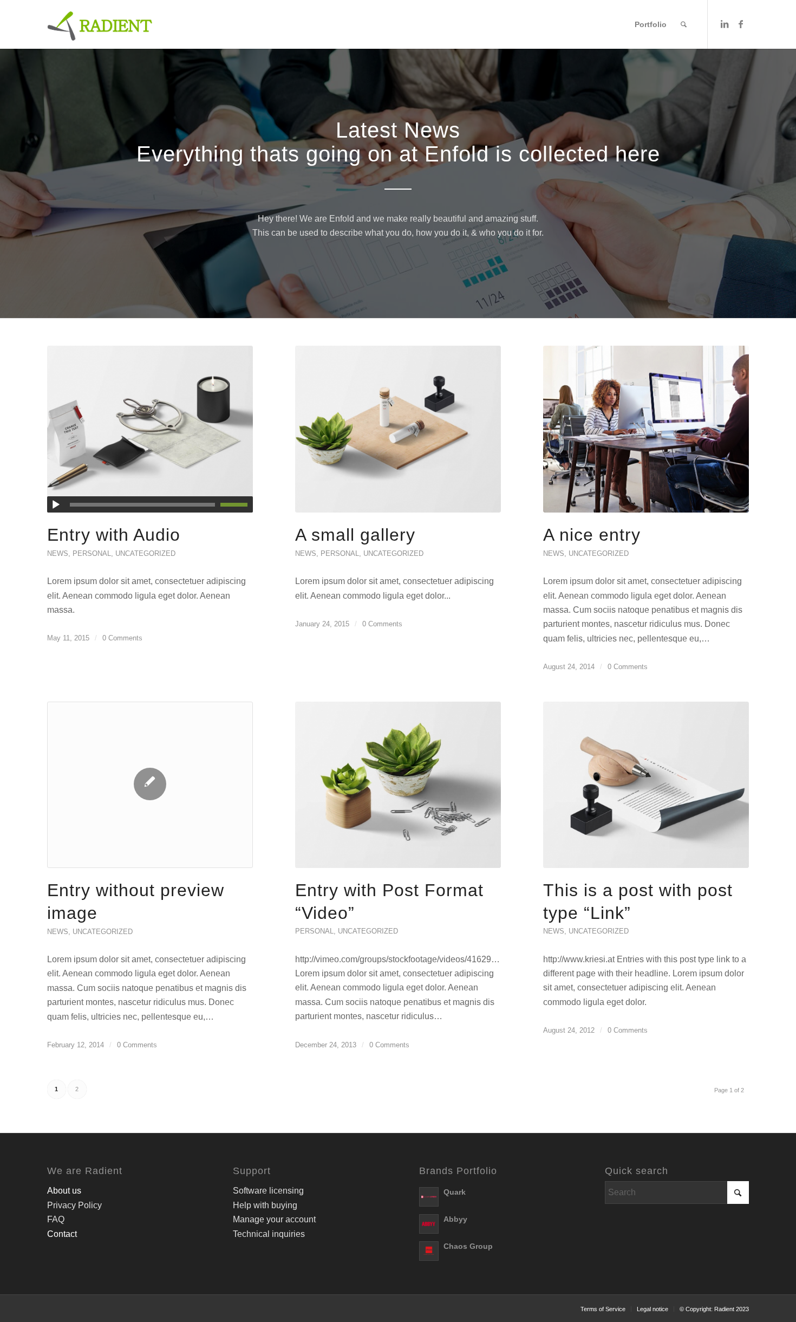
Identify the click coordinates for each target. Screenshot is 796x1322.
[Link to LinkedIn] (724, 24)
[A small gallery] (398, 429)
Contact (62, 1234)
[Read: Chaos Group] (429, 1251)
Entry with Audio (113, 535)
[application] (150, 504)
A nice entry (592, 535)
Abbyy (455, 1219)
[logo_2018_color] (100, 24)
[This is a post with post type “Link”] (646, 785)
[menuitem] (651, 24)
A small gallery (355, 535)
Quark (454, 1192)
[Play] (55, 505)
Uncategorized (145, 553)
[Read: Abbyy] (429, 1224)
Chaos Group (468, 1246)
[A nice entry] (646, 429)
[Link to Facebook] (741, 24)
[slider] (236, 504)
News (57, 553)
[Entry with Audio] (150, 429)
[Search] (684, 24)
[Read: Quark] (429, 1197)
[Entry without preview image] (150, 785)
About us (64, 1190)
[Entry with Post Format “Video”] (398, 785)
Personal (92, 553)
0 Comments (122, 638)
